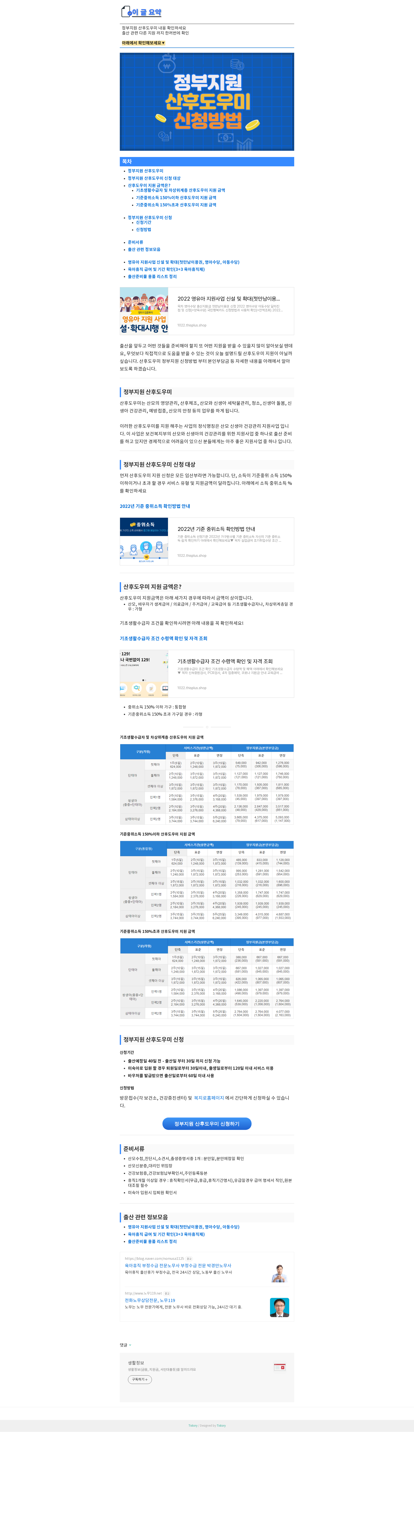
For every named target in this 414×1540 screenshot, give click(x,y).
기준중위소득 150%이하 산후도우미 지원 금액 (176, 197)
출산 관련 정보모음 (144, 249)
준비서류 (135, 242)
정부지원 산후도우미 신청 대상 (154, 178)
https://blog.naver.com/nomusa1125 (154, 1259)
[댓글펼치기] (129, 1345)
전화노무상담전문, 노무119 (150, 1300)
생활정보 (136, 1363)
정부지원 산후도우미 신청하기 (207, 1123)
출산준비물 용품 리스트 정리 (152, 276)
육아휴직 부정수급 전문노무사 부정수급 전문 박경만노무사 (178, 1265)
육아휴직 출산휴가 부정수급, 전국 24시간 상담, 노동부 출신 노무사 (178, 1272)
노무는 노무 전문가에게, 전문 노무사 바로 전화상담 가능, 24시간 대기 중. (183, 1307)
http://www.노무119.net (143, 1294)
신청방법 (143, 229)
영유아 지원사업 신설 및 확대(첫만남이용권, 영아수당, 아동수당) (184, 262)
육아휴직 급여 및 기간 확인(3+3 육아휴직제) (166, 269)
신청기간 (143, 222)
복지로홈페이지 (209, 1098)
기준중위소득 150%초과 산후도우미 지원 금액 (176, 205)
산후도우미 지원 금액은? (149, 185)
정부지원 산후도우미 (145, 171)
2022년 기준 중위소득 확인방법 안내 (155, 506)
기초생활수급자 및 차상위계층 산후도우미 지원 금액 (180, 190)
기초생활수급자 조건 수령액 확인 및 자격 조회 (163, 638)
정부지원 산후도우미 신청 (150, 217)
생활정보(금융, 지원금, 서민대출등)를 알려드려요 (162, 1370)
